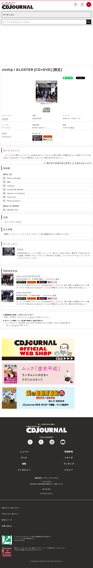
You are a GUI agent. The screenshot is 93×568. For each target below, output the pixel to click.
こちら (30, 317)
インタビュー (24, 469)
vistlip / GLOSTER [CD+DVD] (28, 276)
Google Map (46, 489)
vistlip (5, 118)
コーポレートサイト (46, 493)
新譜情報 (69, 451)
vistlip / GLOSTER (23, 292)
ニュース (24, 451)
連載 (24, 463)
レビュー (69, 469)
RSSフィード (7, 520)
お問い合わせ (7, 526)
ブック (24, 457)
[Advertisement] (46, 46)
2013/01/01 (6, 136)
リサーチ (69, 457)
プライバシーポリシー (10, 514)
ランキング (69, 463)
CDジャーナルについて (10, 508)
